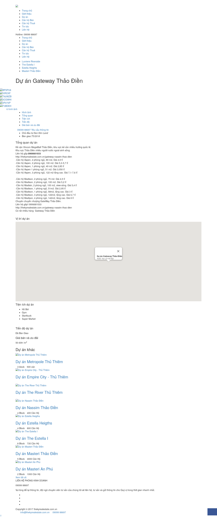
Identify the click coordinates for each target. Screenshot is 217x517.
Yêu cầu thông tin (40, 129)
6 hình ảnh (12, 109)
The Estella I (28, 64)
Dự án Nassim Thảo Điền (37, 407)
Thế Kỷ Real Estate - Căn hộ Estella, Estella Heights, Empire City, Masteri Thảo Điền (108, 6)
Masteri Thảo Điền (31, 70)
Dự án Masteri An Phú (34, 469)
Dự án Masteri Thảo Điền (37, 453)
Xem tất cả (21, 477)
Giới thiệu (26, 13)
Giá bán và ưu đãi (31, 125)
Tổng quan (27, 115)
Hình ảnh (26, 112)
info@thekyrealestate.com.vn (35, 512)
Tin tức (25, 26)
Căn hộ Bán (28, 20)
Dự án (25, 16)
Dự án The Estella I (32, 438)
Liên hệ (25, 29)
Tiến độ (26, 121)
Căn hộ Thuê (28, 23)
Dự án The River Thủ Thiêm (39, 392)
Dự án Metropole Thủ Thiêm (39, 361)
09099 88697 (24, 129)
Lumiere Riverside (31, 61)
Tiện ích (26, 118)
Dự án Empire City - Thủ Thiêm (42, 376)
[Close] (118, 251)
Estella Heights (29, 67)
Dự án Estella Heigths (34, 423)
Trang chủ (27, 10)
